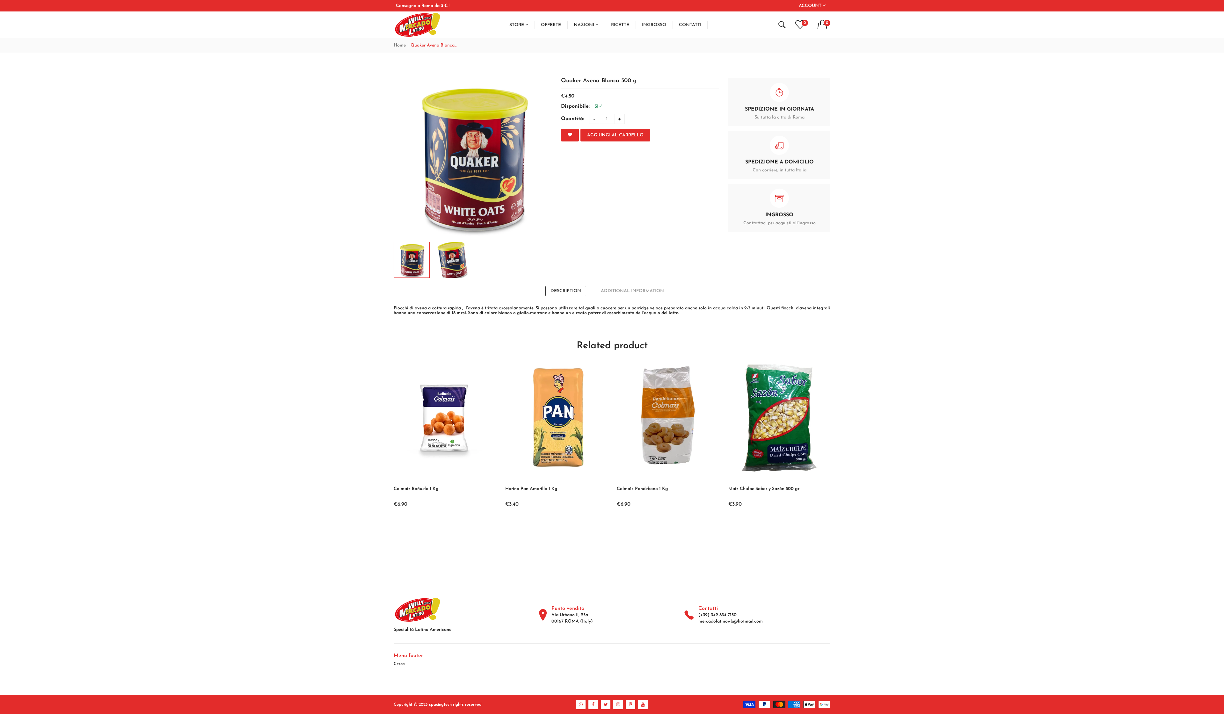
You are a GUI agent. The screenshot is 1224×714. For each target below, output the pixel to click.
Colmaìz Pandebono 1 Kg (642, 489)
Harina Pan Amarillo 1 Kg (531, 489)
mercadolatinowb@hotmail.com (730, 621)
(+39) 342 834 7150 (717, 615)
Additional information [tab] (632, 291)
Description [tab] (565, 291)
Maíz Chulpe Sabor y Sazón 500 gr (763, 489)
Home (400, 45)
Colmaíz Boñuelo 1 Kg (416, 489)
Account (811, 6)
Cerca (399, 664)
